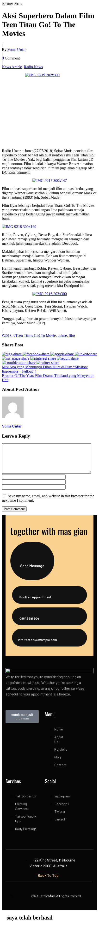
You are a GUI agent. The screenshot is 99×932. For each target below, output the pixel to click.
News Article (12, 67)
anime (62, 335)
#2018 (7, 335)
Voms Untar (16, 49)
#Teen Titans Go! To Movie (34, 335)
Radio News (33, 67)
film (72, 335)
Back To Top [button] (48, 875)
